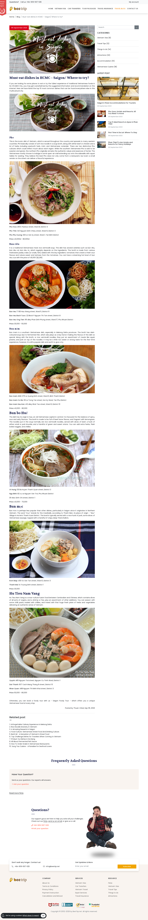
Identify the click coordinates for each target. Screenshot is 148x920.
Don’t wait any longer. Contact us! (26, 862)
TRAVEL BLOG (120, 8)
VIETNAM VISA (60, 8)
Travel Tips (112, 889)
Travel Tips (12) (103, 43)
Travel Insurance (82, 896)
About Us (45, 883)
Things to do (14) (104, 49)
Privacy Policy (47, 889)
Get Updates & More (84, 862)
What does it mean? (31, 915)
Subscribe (127, 866)
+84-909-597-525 (41, 825)
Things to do (113, 893)
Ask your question (21, 784)
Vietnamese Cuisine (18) (107, 67)
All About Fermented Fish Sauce (23, 741)
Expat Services (81, 893)
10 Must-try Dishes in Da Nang (22, 739)
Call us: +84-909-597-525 (31, 2)
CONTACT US (132, 8)
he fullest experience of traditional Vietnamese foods (71, 83)
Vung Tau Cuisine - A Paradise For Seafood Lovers (30, 746)
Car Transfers (80, 886)
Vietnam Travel (81, 889)
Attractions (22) (103, 55)
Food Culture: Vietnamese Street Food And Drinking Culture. (34, 732)
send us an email (55, 821)
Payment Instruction (50, 893)
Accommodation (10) (106, 61)
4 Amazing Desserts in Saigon (22, 729)
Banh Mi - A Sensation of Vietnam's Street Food (29, 734)
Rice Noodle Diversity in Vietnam (23, 727)
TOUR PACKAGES (89, 8)
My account (134, 2)
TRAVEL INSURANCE (105, 8)
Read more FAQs (16, 793)
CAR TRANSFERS (74, 8)
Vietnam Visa (80, 883)
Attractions (112, 896)
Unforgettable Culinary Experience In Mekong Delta (30, 724)
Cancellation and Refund (52, 896)
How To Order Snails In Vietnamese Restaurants (29, 744)
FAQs (45, 821)
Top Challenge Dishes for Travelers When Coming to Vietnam (35, 736)
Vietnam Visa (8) (104, 38)
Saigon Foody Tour (61, 701)
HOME (50, 8)
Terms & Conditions (50, 886)
